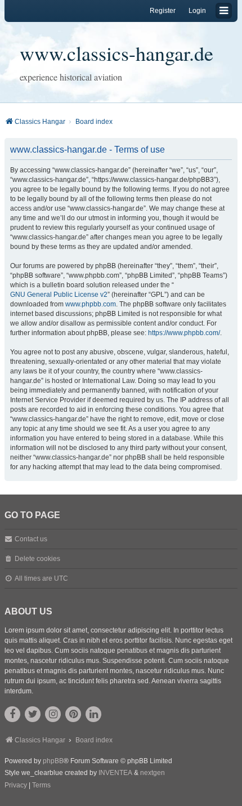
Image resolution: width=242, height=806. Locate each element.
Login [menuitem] (197, 11)
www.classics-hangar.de (116, 52)
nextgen (152, 773)
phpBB (53, 761)
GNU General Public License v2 (58, 295)
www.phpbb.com (90, 304)
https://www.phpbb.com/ (184, 333)
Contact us (31, 539)
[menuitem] (16, 786)
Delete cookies (37, 559)
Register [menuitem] (163, 11)
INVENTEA (115, 773)
